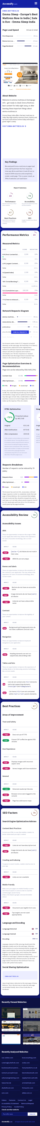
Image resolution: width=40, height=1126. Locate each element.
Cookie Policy (19, 1107)
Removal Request (27, 1103)
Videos (4, 1100)
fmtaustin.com (27, 1088)
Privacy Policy (7, 1107)
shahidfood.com (8, 1088)
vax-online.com (7, 1058)
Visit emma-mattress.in (13, 126)
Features (12, 1100)
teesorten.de (6, 1083)
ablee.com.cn (27, 1093)
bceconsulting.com (29, 1058)
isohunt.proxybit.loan (10, 1073)
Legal (30, 1100)
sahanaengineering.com (10, 1078)
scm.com (5, 1093)
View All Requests (20, 332)
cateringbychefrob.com (10, 1063)
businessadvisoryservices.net (11, 1068)
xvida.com (26, 1063)
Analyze (32, 1114)
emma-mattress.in (10, 11)
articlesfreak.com (28, 1083)
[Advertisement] (20, 56)
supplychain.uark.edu (30, 1078)
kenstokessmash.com (30, 1073)
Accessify (9, 3)
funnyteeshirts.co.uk (29, 1068)
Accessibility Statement (10, 1103)
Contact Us (22, 1100)
